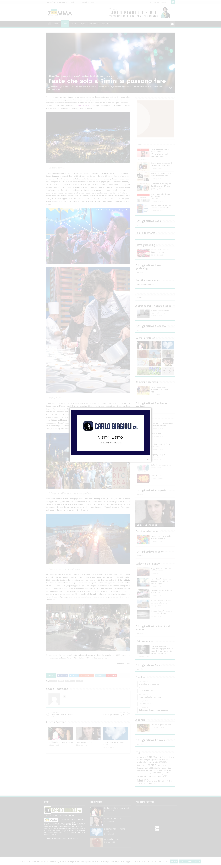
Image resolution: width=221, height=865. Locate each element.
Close (148, 460)
